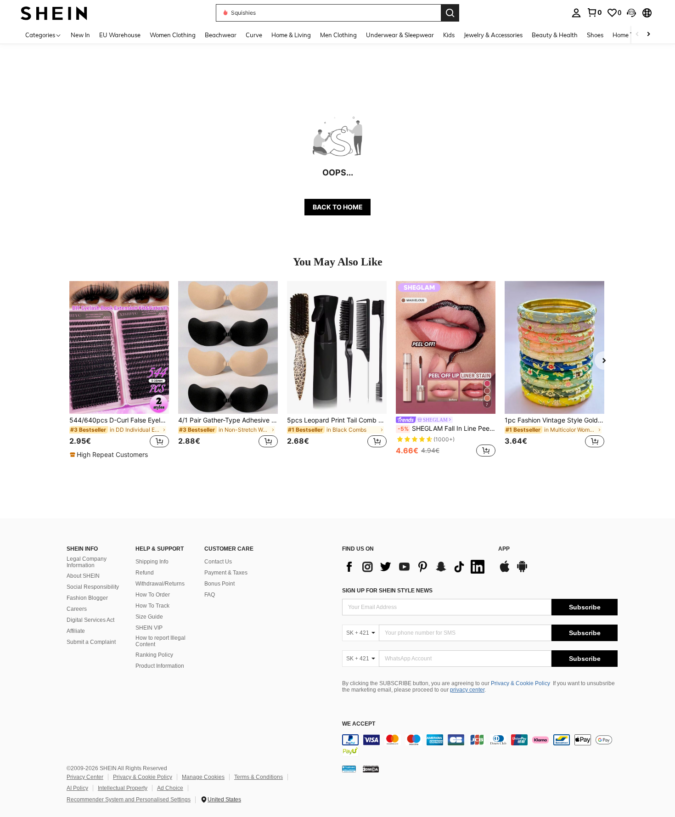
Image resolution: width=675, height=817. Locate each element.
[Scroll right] (648, 35)
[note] (110, 454)
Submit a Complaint (91, 642)
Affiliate (76, 631)
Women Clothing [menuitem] (173, 35)
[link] (594, 12)
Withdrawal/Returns (160, 583)
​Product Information (159, 666)
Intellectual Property (122, 788)
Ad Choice (170, 788)
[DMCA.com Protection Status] (371, 768)
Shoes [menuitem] (595, 35)
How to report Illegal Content (160, 641)
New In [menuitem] (80, 35)
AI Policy (77, 788)
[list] (415, 567)
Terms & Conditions (258, 777)
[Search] (450, 13)
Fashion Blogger (87, 598)
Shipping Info (152, 561)
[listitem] (119, 370)
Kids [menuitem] (449, 35)
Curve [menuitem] (254, 35)
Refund (144, 572)
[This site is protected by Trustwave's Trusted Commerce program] (349, 768)
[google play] (522, 571)
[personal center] (576, 12)
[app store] (504, 571)
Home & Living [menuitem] (291, 35)
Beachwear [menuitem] (220, 35)
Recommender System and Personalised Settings (129, 799)
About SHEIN (83, 576)
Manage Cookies (203, 777)
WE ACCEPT (358, 724)
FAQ (209, 595)
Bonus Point (219, 583)
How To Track (152, 606)
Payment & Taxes (226, 572)
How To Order (152, 595)
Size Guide (149, 617)
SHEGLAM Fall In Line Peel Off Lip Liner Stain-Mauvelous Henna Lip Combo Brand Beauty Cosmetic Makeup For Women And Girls (446, 428)
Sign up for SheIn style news (387, 590)
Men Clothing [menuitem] (338, 35)
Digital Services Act (90, 620)
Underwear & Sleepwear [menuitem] (400, 35)
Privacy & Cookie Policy (520, 683)
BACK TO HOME (338, 207)
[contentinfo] (480, 745)
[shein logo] (54, 12)
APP (504, 549)
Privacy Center (85, 777)
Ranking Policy (154, 655)
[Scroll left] (637, 35)
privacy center (467, 690)
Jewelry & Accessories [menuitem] (493, 35)
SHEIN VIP (149, 628)
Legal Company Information (87, 562)
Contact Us (218, 561)
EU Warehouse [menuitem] (120, 35)
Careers (77, 609)
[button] (631, 12)
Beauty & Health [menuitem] (555, 35)
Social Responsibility (93, 587)
